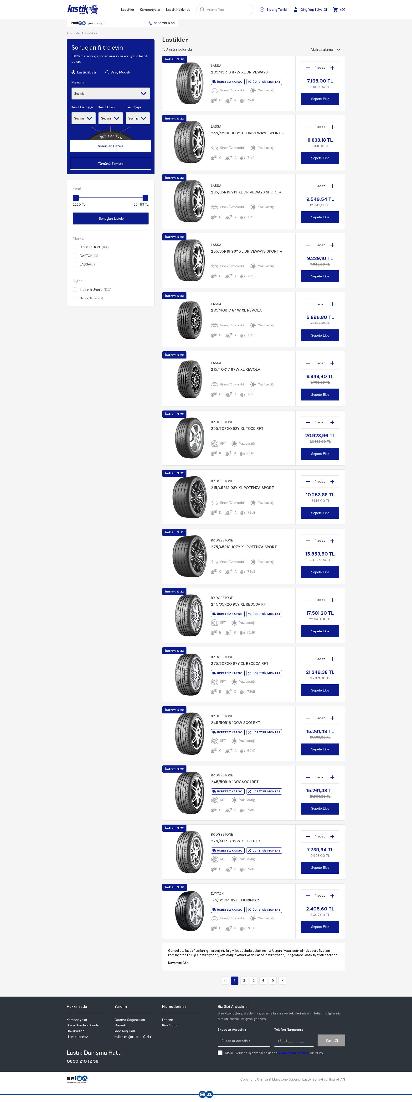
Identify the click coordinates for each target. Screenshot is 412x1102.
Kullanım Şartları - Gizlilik (133, 1036)
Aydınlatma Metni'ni (293, 1053)
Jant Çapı (133, 107)
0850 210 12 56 (164, 23)
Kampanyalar (150, 9)
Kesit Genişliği (82, 107)
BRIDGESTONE (94, 247)
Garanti (120, 1025)
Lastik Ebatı (86, 72)
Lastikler (127, 9)
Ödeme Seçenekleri (129, 1020)
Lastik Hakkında (178, 9)
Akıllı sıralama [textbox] (321, 49)
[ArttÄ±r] (332, 68)
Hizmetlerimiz (77, 1036)
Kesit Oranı (106, 107)
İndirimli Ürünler (95, 289)
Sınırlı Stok (91, 298)
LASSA (87, 264)
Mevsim (78, 82)
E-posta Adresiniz (232, 1030)
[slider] (76, 198)
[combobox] (326, 50)
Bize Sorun (170, 1025)
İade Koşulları (124, 1031)
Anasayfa (73, 33)
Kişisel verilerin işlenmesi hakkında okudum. (274, 1053)
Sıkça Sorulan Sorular (83, 1025)
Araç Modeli (120, 72)
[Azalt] (308, 68)
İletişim (167, 1020)
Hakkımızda (75, 1031)
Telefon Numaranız (288, 1030)
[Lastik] (83, 10)
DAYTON (89, 256)
